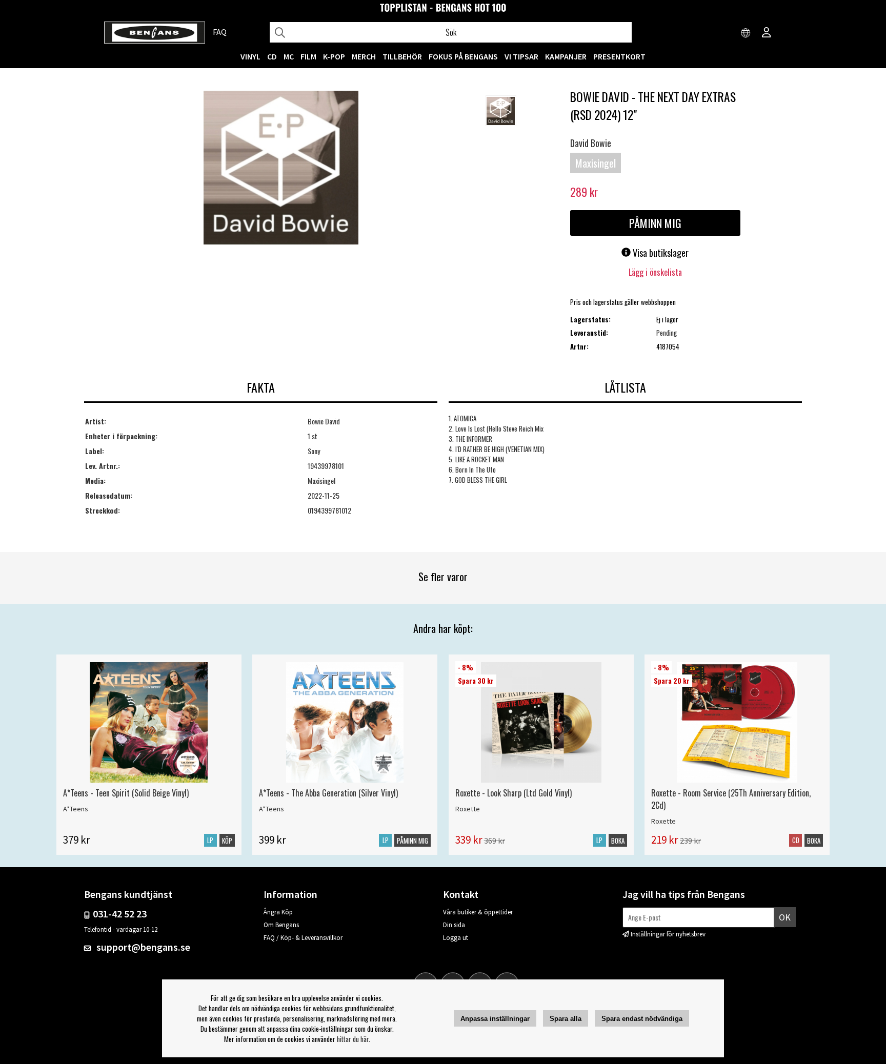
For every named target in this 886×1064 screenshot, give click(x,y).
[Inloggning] (766, 33)
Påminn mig (655, 223)
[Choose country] (746, 33)
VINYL (250, 56)
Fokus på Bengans (463, 56)
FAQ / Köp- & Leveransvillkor (303, 937)
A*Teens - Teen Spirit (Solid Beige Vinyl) (126, 793)
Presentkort (619, 56)
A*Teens (75, 808)
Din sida (454, 924)
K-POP (334, 56)
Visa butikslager (660, 252)
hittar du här (353, 1039)
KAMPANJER (566, 56)
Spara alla (565, 1018)
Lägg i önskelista (655, 272)
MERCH (364, 56)
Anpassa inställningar (495, 1018)
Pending (666, 333)
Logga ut (455, 937)
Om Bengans (281, 924)
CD (272, 56)
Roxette (467, 808)
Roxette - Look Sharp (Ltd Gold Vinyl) (513, 793)
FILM (308, 56)
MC (289, 56)
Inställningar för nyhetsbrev (668, 934)
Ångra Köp (278, 912)
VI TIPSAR (521, 56)
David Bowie (590, 143)
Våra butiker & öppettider (478, 912)
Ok (785, 917)
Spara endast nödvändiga (641, 1018)
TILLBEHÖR (402, 56)
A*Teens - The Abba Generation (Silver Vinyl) (328, 793)
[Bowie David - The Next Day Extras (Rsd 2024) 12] (281, 169)
